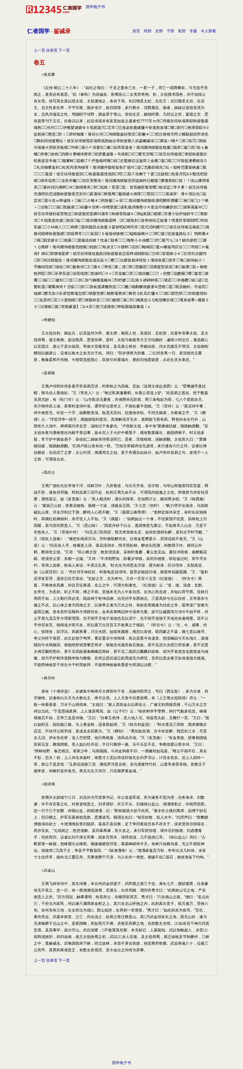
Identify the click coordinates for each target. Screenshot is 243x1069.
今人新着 (208, 31)
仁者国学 (38, 31)
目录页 (51, 50)
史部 (159, 31)
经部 (147, 31)
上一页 (39, 50)
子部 (170, 31)
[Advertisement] (121, 1021)
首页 (136, 31)
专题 (193, 31)
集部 (182, 31)
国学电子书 (95, 7)
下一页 (64, 50)
